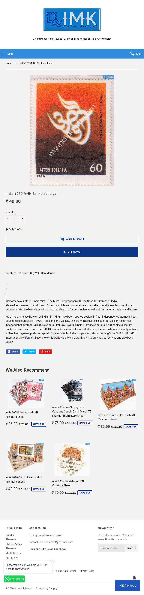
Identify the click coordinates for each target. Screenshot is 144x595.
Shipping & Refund (66, 570)
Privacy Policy (87, 570)
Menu (11, 53)
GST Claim (12, 558)
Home (9, 63)
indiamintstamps (23, 588)
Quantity (11, 212)
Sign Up (131, 548)
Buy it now (72, 252)
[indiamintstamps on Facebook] (134, 578)
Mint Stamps (13, 553)
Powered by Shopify (46, 588)
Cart (138, 53)
